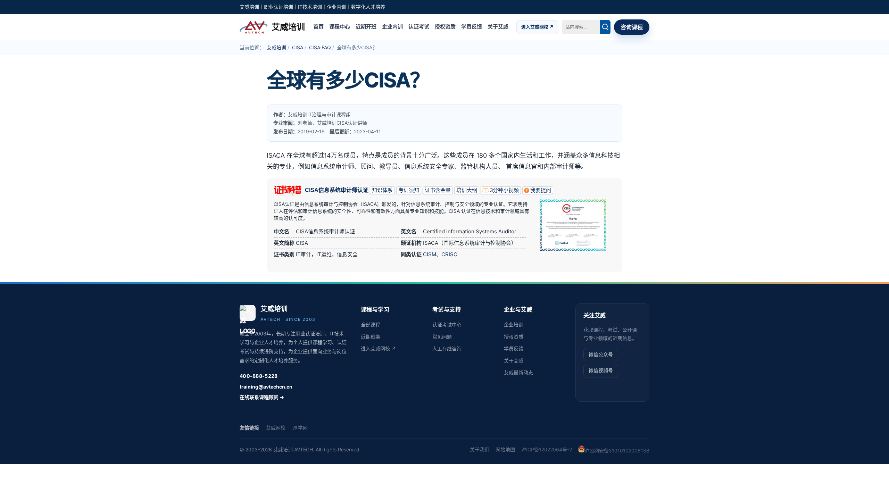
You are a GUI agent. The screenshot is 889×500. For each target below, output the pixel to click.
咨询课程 (632, 27)
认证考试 (418, 26)
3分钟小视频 (504, 190)
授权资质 (445, 26)
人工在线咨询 (447, 348)
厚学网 (300, 428)
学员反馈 (471, 26)
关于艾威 (498, 26)
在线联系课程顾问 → (262, 397)
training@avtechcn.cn (266, 387)
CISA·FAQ (320, 47)
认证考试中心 (447, 324)
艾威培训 (276, 47)
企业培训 (513, 324)
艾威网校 (275, 428)
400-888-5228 (258, 376)
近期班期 (370, 337)
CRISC (449, 254)
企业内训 (392, 26)
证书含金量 (438, 190)
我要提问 (540, 190)
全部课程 (370, 324)
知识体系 (382, 190)
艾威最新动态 (518, 372)
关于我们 (479, 449)
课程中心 (339, 26)
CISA (297, 47)
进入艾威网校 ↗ (537, 27)
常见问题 (442, 337)
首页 (318, 26)
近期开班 (366, 26)
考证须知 (408, 190)
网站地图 (505, 449)
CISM (429, 254)
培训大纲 (466, 190)
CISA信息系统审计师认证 (336, 190)
